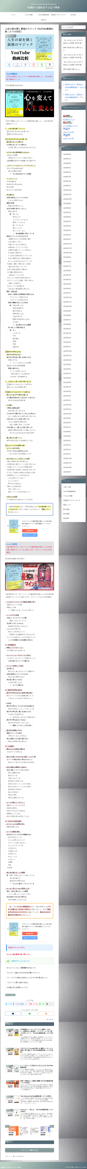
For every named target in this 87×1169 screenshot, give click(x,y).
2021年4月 (67, 440)
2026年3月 (67, 177)
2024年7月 (67, 266)
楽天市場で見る (29, 530)
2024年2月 (67, 288)
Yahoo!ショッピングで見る (30, 535)
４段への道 (67, 487)
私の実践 (66, 514)
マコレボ (83, 87)
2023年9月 (67, 311)
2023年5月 (67, 329)
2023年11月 (67, 302)
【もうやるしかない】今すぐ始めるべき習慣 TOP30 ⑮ (73, 41)
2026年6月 (67, 163)
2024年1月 (67, 293)
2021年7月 (67, 427)
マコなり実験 (67, 496)
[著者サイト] (13, 1013)
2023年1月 (67, 347)
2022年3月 (67, 391)
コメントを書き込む (29, 1150)
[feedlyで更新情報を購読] (30, 1013)
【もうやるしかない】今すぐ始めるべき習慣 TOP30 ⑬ (73, 63)
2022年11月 (67, 355)
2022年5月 (67, 382)
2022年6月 (67, 378)
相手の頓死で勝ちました (71, 69)
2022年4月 (67, 387)
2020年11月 (67, 463)
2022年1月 (67, 400)
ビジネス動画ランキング (70, 126)
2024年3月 (67, 284)
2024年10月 (67, 253)
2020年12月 (67, 458)
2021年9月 (67, 418)
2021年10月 (67, 414)
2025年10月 (67, 199)
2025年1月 (67, 239)
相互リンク (67, 505)
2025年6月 (67, 217)
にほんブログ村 (68, 132)
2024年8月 (67, 262)
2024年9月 (67, 257)
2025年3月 (67, 230)
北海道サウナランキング (71, 500)
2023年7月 (67, 320)
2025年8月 (67, 208)
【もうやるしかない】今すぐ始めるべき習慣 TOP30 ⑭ (73, 56)
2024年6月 (67, 270)
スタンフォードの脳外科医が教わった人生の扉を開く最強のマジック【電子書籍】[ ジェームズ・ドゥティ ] (37, 523)
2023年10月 (67, 306)
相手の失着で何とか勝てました (73, 49)
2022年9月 (67, 364)
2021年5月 (67, 436)
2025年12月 (67, 190)
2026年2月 (67, 181)
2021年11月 (67, 409)
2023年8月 (67, 315)
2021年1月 (67, 454)
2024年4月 (67, 279)
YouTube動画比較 (11, 995)
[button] (83, 27)
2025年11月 (67, 194)
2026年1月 (67, 186)
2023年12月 (67, 297)
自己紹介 (66, 518)
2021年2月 (67, 449)
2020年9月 (67, 472)
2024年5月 (67, 275)
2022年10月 (67, 360)
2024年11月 (67, 248)
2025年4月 (67, 226)
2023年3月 (67, 338)
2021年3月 (67, 445)
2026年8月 (67, 154)
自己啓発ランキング (69, 119)
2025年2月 (67, 235)
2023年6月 (67, 324)
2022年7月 (67, 373)
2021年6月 (67, 431)
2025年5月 (67, 221)
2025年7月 (67, 212)
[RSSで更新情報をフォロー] (46, 1013)
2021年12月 (67, 405)
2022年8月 (67, 369)
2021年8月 (67, 423)
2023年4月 (67, 333)
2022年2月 (67, 396)
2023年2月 (67, 342)
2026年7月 (67, 159)
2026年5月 (67, 168)
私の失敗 (66, 509)
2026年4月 (67, 172)
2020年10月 (67, 467)
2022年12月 (67, 351)
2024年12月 (67, 244)
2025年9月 (67, 203)
